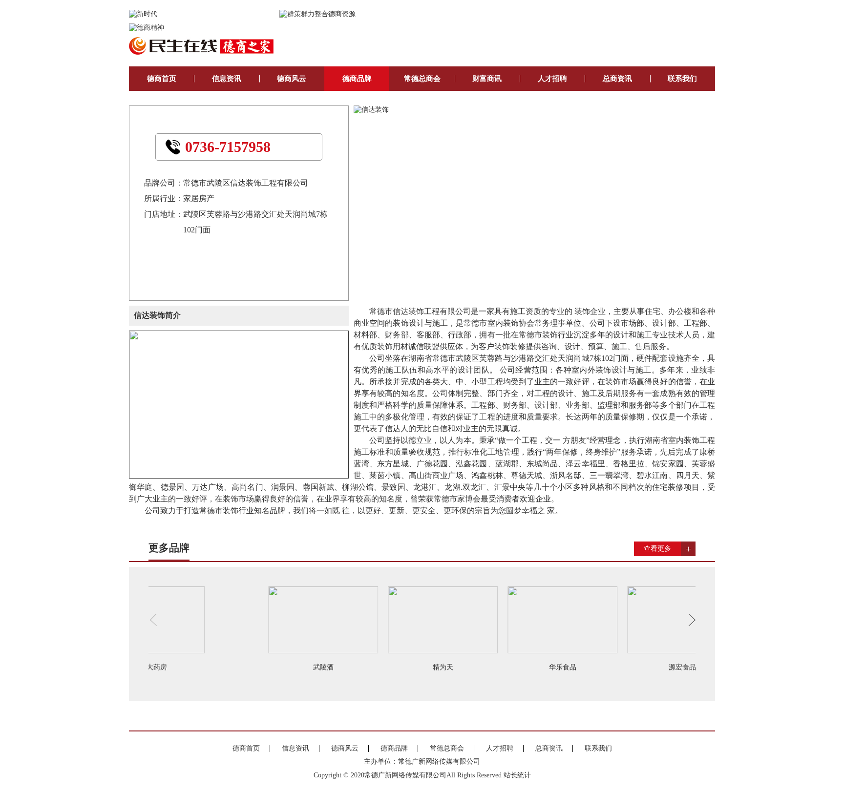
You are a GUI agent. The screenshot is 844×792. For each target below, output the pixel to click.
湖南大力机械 (362, 667)
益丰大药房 (602, 667)
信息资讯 (226, 79)
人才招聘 (552, 79)
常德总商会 (422, 79)
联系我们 (682, 79)
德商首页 (161, 79)
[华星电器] (242, 619)
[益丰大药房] (601, 619)
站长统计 (517, 775)
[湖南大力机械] (362, 619)
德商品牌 (357, 79)
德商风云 (291, 79)
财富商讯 (487, 79)
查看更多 (657, 548)
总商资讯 (617, 79)
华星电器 (242, 667)
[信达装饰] (371, 109)
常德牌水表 (482, 667)
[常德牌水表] (482, 619)
